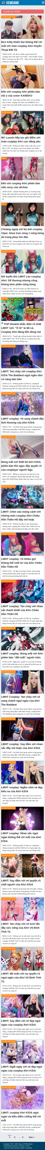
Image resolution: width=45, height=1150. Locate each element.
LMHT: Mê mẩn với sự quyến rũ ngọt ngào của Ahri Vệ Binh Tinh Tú (21, 977)
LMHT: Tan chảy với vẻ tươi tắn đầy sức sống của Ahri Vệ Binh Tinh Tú (20, 927)
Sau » (32, 1137)
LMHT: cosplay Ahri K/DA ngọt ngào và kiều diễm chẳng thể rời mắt (21, 1116)
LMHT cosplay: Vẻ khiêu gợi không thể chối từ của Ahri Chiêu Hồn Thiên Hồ (21, 562)
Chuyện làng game (7, 112)
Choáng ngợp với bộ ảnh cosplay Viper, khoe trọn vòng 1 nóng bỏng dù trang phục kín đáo (22, 233)
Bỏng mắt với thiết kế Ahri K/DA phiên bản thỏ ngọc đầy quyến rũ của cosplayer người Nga (21, 465)
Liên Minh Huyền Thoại (8, 17)
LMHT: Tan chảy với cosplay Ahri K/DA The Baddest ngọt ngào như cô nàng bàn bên (22, 375)
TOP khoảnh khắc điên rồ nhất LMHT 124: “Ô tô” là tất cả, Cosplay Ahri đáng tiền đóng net (21, 328)
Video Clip (5, 298)
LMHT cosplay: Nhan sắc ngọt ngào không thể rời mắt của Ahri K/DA (21, 837)
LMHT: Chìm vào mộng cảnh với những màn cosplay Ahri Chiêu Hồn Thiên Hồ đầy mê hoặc (21, 515)
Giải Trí (4, 66)
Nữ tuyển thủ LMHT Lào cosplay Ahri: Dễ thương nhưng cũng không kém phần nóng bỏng (21, 280)
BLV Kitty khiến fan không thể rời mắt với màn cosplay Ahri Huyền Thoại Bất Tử (21, 46)
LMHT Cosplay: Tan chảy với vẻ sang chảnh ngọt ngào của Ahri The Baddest (20, 700)
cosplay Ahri (11, 11)
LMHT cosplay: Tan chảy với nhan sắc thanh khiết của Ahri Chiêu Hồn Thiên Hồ (22, 610)
